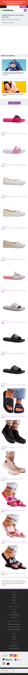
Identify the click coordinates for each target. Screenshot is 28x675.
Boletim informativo (14, 645)
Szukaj (23, 6)
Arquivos (14, 638)
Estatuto (14, 612)
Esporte (14, 602)
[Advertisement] (14, 40)
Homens (14, 600)
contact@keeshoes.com (14, 3)
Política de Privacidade (14, 614)
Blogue (14, 636)
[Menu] (25, 10)
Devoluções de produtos (14, 626)
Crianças (14, 594)
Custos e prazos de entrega (14, 624)
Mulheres (14, 597)
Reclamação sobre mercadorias (14, 629)
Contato (14, 609)
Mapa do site (14, 617)
